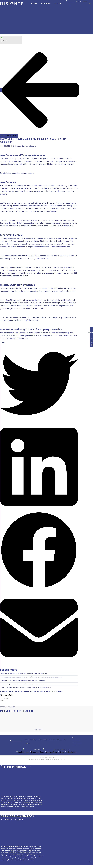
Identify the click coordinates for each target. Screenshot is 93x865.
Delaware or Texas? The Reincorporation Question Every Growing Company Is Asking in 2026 (26, 687)
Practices (34, 3)
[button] (39, 383)
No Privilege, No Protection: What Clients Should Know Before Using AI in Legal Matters (24, 673)
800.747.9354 (81, 1)
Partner (2, 700)
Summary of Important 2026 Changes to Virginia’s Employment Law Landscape (22, 684)
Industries (58, 3)
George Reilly (4, 698)
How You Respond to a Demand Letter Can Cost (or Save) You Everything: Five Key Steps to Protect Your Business (31, 677)
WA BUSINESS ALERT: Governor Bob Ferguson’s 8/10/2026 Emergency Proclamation (23, 680)
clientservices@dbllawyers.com (62, 749)
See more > (39, 730)
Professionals (45, 3)
